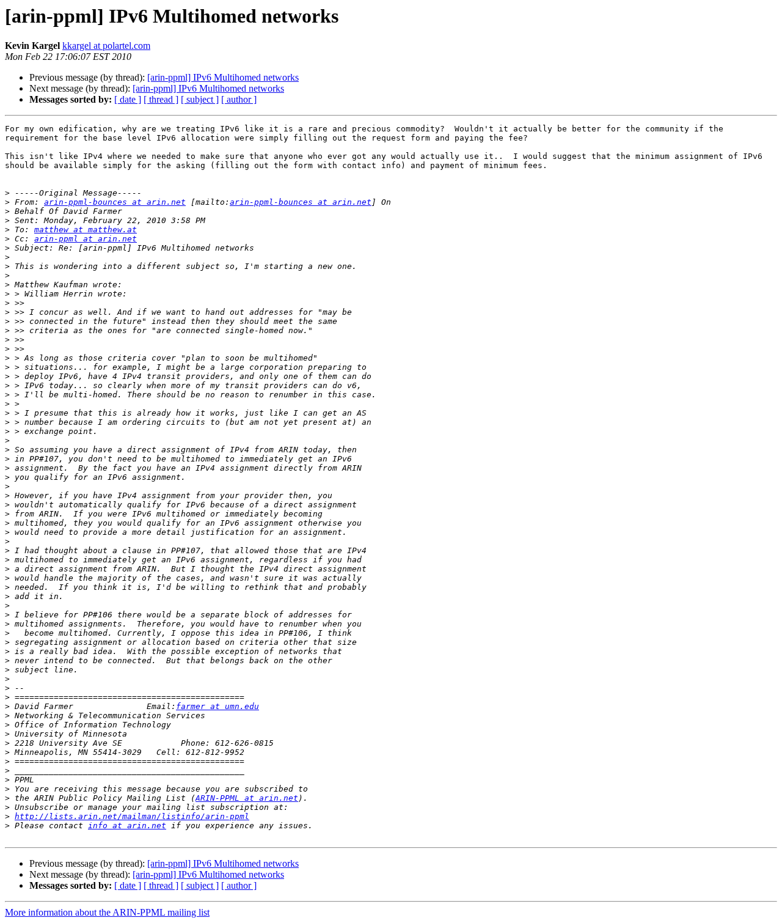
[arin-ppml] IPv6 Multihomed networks (223, 77)
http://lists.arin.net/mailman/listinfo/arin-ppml (132, 816)
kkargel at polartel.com (106, 45)
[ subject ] (200, 99)
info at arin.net (127, 825)
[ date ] (127, 99)
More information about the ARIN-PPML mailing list (107, 912)
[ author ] (239, 99)
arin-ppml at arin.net (85, 238)
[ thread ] (161, 99)
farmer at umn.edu (217, 706)
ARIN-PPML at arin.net (247, 798)
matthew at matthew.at (85, 229)
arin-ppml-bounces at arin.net (115, 202)
